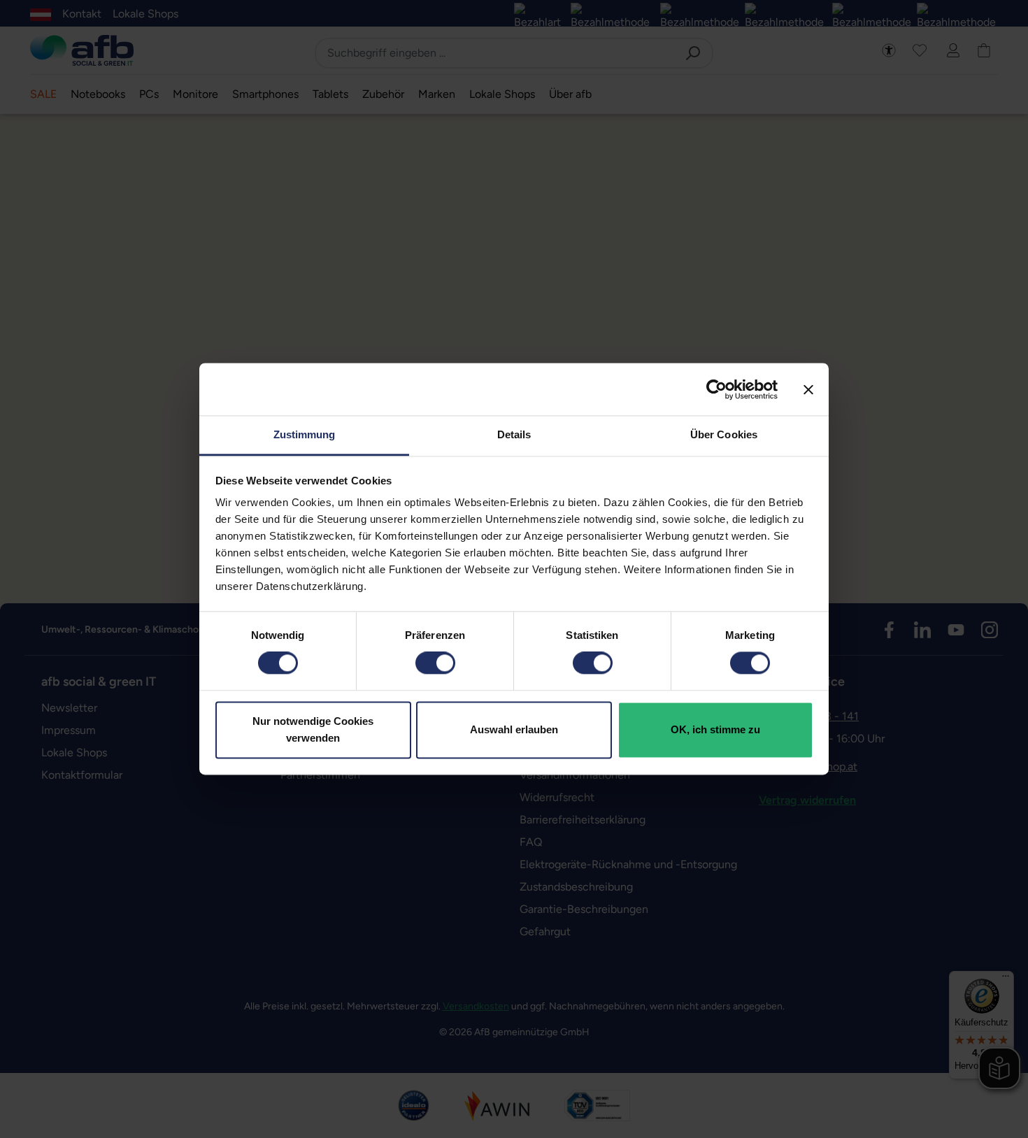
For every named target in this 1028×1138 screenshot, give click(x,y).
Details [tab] (514, 434)
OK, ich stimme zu (715, 729)
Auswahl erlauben (514, 729)
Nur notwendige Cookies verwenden (312, 729)
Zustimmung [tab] (304, 434)
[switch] (435, 663)
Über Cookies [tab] (723, 434)
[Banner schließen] (808, 389)
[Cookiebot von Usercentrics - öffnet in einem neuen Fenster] (716, 389)
